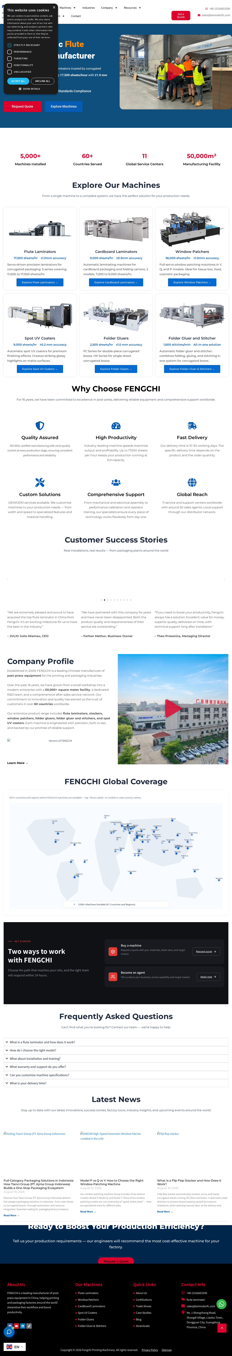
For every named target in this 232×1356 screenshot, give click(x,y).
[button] (176, 72)
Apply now (206, 976)
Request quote (204, 951)
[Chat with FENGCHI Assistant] (9, 1331)
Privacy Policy (150, 1350)
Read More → (88, 1211)
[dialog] (31, 49)
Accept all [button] (18, 81)
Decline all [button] (42, 81)
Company (107, 8)
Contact (76, 16)
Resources (130, 8)
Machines (65, 8)
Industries (88, 8)
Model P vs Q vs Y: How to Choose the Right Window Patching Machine (112, 1182)
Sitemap (167, 1350)
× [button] (54, 7)
